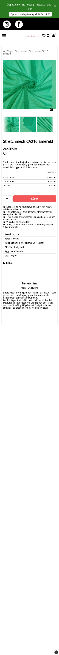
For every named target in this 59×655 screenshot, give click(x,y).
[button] (43, 35)
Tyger (10, 51)
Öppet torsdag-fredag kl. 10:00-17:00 (30, 14)
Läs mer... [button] (51, 172)
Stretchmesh (21, 51)
